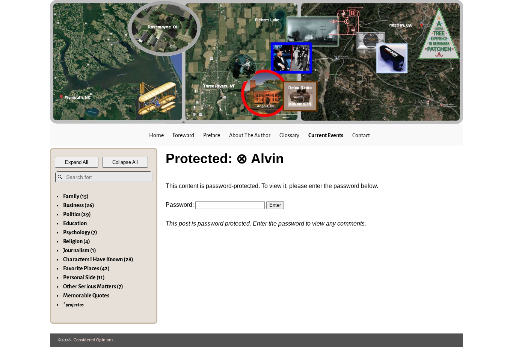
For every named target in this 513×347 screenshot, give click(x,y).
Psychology (80, 232)
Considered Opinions (93, 340)
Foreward (183, 135)
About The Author (249, 135)
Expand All (76, 162)
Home (156, 135)
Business (78, 205)
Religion (76, 241)
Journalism (79, 250)
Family (76, 196)
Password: (180, 205)
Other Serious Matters (93, 286)
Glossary (289, 135)
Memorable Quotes (86, 295)
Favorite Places (86, 268)
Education (75, 223)
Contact (361, 135)
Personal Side (84, 277)
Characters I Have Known (98, 259)
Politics (77, 214)
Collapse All (125, 162)
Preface (211, 135)
